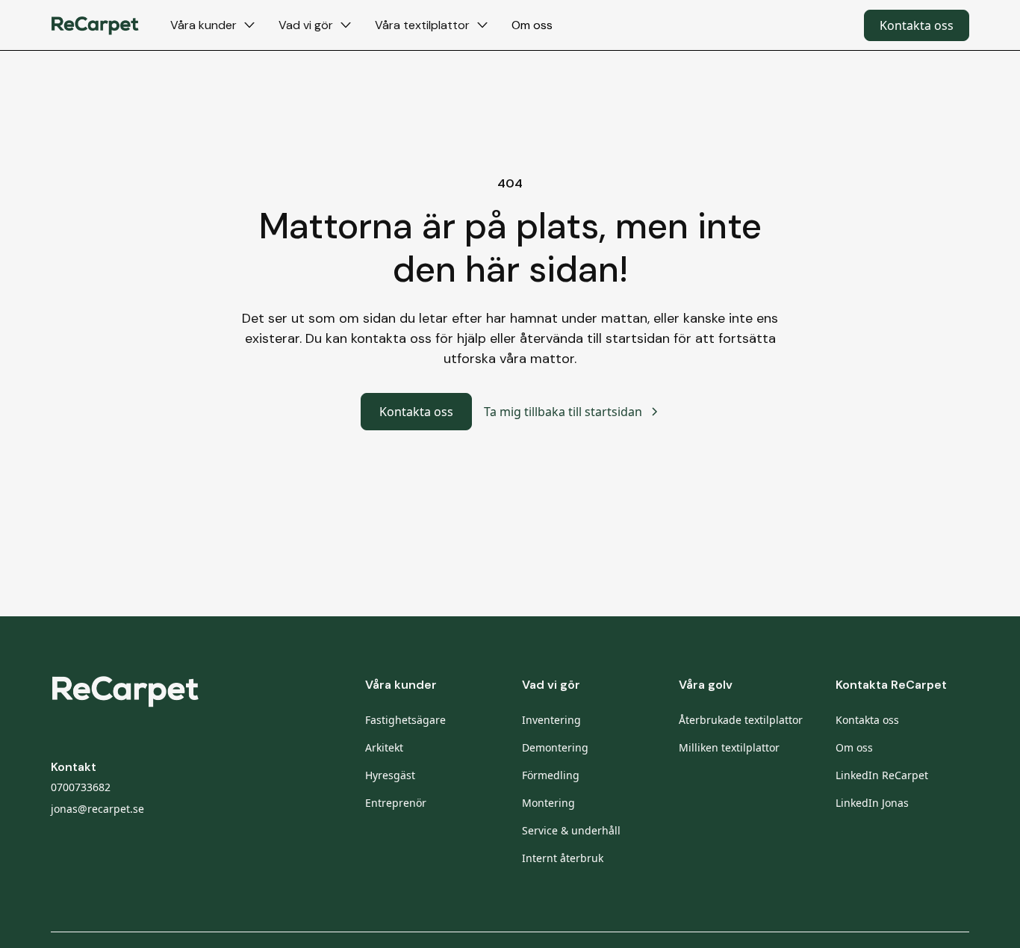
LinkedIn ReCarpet (882, 775)
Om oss (532, 25)
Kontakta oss (917, 25)
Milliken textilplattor (729, 747)
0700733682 (81, 787)
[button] (212, 25)
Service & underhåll (571, 830)
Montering (548, 803)
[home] (95, 24)
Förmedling (550, 775)
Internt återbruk (562, 858)
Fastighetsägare (405, 720)
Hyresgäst (390, 775)
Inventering (551, 720)
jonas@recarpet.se (97, 809)
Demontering (555, 747)
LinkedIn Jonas (872, 803)
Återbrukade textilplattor (741, 720)
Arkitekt (384, 747)
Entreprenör (395, 803)
